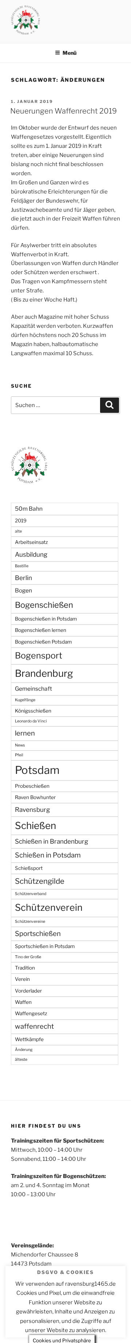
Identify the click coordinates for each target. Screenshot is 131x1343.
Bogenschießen (44, 605)
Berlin (23, 578)
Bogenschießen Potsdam (43, 642)
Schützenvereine (30, 921)
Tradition (25, 968)
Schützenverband (30, 893)
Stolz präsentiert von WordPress (81, 1325)
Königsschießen (33, 711)
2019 (21, 520)
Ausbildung (31, 554)
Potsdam (37, 770)
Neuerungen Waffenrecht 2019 (63, 111)
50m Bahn (29, 508)
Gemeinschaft (33, 688)
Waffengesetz (31, 1013)
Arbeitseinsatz (31, 542)
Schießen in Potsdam (48, 855)
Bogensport (38, 655)
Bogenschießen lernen (40, 630)
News (20, 745)
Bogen (23, 590)
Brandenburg (44, 673)
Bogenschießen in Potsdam (46, 619)
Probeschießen (32, 786)
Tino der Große (28, 957)
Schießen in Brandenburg (51, 841)
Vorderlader (28, 991)
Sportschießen (38, 933)
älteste (21, 1059)
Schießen (35, 825)
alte (18, 531)
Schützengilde (39, 881)
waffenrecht (34, 1026)
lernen (25, 733)
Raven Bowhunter (35, 797)
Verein (22, 979)
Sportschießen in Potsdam (45, 946)
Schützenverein (49, 907)
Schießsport (29, 868)
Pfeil (19, 755)
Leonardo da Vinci (31, 721)
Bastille (21, 566)
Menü (69, 53)
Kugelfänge (25, 700)
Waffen (23, 1002)
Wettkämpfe (29, 1039)
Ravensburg (32, 809)
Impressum (24, 1325)
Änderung (23, 1049)
